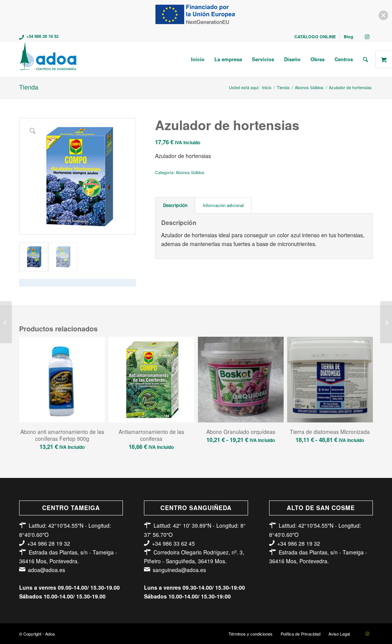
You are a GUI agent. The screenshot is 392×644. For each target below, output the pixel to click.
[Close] (383, 15)
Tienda (28, 87)
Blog (348, 36)
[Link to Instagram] (367, 36)
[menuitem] (315, 36)
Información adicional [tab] (223, 205)
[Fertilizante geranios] (6, 322)
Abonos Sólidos (190, 172)
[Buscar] (365, 59)
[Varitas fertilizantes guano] (386, 322)
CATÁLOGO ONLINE (315, 36)
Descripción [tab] (175, 205)
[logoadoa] (48, 59)
